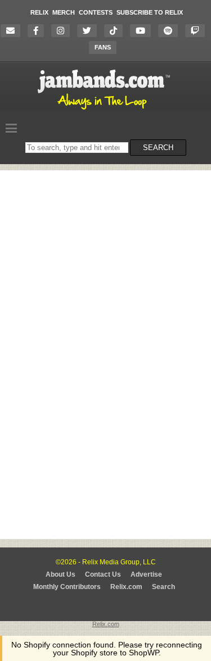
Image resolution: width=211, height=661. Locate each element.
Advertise (146, 574)
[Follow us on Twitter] (90, 30)
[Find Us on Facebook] (38, 30)
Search (163, 587)
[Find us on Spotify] (171, 30)
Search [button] (158, 147)
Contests (96, 12)
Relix (39, 12)
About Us (60, 574)
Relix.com (126, 587)
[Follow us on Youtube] (143, 30)
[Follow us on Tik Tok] (116, 30)
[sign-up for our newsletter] (13, 30)
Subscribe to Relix (149, 12)
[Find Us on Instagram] (63, 30)
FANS (103, 47)
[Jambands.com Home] (105, 110)
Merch (63, 12)
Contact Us (103, 574)
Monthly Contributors (67, 587)
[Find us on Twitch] (198, 30)
